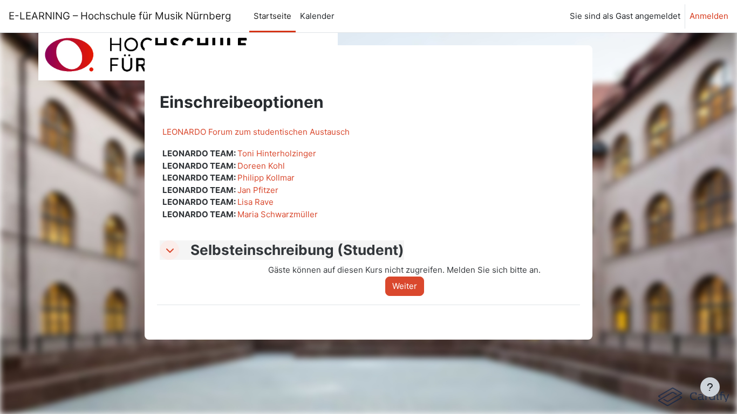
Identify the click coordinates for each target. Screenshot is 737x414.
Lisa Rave (255, 202)
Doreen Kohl (261, 166)
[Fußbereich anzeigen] (710, 387)
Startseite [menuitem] (272, 16)
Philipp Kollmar (266, 177)
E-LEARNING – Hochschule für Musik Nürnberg (122, 16)
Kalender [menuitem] (317, 16)
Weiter (404, 286)
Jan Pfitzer (257, 190)
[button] (169, 250)
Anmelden (709, 16)
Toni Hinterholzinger (276, 153)
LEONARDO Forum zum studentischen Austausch (256, 132)
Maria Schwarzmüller (277, 214)
